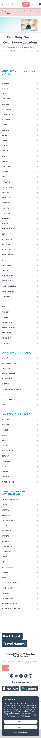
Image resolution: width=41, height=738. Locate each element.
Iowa (4, 156)
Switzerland (7, 477)
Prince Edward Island (11, 389)
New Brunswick (8, 374)
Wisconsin (6, 338)
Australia (6, 510)
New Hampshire (8, 229)
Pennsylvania (7, 276)
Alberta (5, 358)
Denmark (5, 425)
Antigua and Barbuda (11, 500)
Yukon (4, 405)
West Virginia (7, 333)
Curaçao (5, 536)
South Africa (7, 588)
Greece (5, 440)
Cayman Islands (8, 520)
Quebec (5, 394)
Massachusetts (8, 187)
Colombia (6, 526)
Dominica (5, 541)
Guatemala (6, 552)
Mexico (5, 562)
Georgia (5, 130)
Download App (26, 4)
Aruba (4, 505)
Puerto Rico (7, 578)
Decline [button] (20, 727)
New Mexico (7, 239)
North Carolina (9, 250)
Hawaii (4, 135)
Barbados (6, 515)
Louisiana (6, 172)
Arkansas (6, 99)
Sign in (34, 4)
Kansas (5, 161)
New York (6, 244)
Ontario (5, 384)
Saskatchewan (8, 400)
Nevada (5, 224)
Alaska (5, 88)
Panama (5, 572)
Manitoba (6, 368)
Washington (7, 322)
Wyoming (6, 343)
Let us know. (20, 55)
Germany (5, 435)
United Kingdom (8, 482)
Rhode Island (7, 281)
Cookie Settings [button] (20, 732)
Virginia (5, 317)
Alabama (5, 83)
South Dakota (8, 291)
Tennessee (6, 296)
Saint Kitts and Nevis (11, 583)
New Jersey (6, 234)
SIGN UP (5, 668)
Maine (4, 177)
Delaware (6, 120)
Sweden (5, 472)
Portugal (6, 461)
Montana (6, 213)
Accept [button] (20, 722)
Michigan (5, 192)
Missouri (5, 208)
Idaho (4, 140)
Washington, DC (8, 328)
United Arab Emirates (11, 609)
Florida (5, 125)
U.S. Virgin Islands (9, 604)
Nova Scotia (7, 379)
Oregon (5, 270)
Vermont (5, 312)
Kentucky (6, 166)
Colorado (6, 109)
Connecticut (7, 114)
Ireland (5, 446)
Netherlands (7, 451)
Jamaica (5, 557)
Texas (4, 302)
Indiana (5, 151)
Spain (4, 466)
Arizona (5, 94)
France (5, 430)
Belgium (5, 420)
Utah (4, 307)
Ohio (4, 260)
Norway (5, 456)
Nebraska (6, 218)
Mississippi (6, 203)
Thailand (6, 593)
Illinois (5, 146)
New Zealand (7, 567)
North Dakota (8, 255)
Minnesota (6, 198)
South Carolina (9, 286)
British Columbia (9, 363)
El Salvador (7, 546)
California (6, 104)
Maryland (6, 182)
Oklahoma (6, 265)
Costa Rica (6, 531)
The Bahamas (7, 598)
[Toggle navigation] (2, 4)
